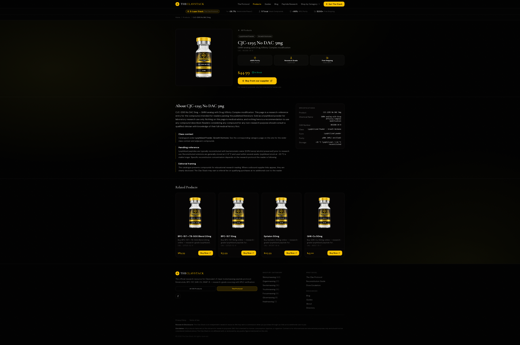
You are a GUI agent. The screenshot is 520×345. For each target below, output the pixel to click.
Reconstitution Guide (315, 281)
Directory (310, 308)
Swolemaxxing (271, 285)
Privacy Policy (181, 320)
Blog (276, 4)
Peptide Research (290, 4)
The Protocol (243, 4)
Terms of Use (194, 320)
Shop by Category (309, 4)
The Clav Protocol (314, 277)
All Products (246, 30)
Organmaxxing (271, 281)
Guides (268, 4)
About (309, 304)
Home (178, 17)
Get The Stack (335, 4)
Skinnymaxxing (271, 277)
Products (257, 4)
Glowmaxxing (270, 297)
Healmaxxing (270, 301)
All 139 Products (196, 289)
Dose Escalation (313, 285)
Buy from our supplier (257, 80)
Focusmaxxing (271, 293)
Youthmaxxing (271, 289)
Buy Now (204, 253)
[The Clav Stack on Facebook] (178, 296)
